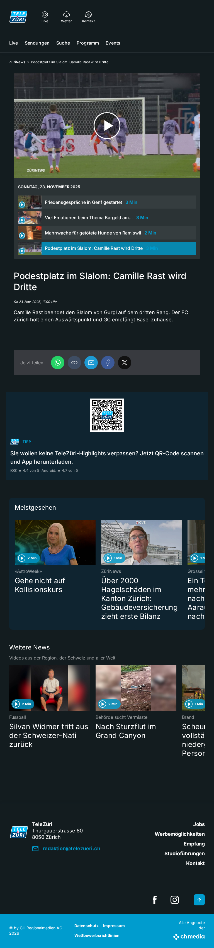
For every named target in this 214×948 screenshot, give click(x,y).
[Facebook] (108, 362)
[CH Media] (189, 935)
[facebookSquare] (154, 899)
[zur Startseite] (18, 16)
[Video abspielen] (107, 125)
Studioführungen (184, 853)
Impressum (114, 925)
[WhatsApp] (57, 362)
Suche (63, 43)
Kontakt (195, 863)
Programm (88, 43)
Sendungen (37, 43)
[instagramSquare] (174, 899)
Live (13, 43)
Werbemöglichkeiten (180, 834)
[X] (124, 362)
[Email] (91, 362)
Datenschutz (86, 925)
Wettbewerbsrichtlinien (97, 935)
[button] (74, 362)
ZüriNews (17, 62)
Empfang (194, 844)
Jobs (199, 824)
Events (113, 43)
